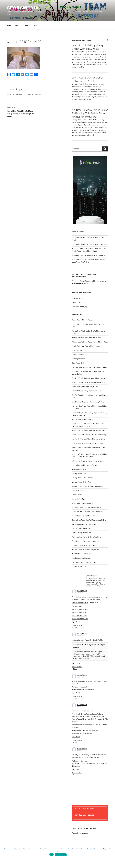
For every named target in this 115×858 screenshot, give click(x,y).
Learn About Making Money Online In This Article (89, 244)
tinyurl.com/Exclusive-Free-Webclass (85, 730)
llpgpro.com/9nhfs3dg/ (80, 602)
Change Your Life (78, 354)
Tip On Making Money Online (82, 533)
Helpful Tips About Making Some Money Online (88, 430)
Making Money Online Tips (81, 482)
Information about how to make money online (88, 461)
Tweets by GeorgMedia (80, 833)
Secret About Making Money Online (84, 516)
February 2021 (77, 298)
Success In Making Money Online (84, 524)
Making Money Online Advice (82, 478)
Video (77, 663)
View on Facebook (77, 625)
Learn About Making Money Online (84, 465)
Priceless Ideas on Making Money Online (86, 507)
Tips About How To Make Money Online (86, 541)
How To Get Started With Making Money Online (89, 439)
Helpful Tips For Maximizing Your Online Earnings (89, 435)
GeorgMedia (23, 7)
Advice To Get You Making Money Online (86, 338)
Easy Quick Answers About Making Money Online (89, 367)
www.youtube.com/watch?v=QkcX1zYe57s (87, 640)
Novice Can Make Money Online (83, 503)
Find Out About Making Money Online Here (87, 391)
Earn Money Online (78, 363)
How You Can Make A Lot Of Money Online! (87, 443)
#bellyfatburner (77, 606)
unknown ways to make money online (85, 550)
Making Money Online (79, 474)
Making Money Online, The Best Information (87, 486)
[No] (112, 852)
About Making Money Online (82, 320)
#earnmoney (87, 733)
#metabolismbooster (79, 615)
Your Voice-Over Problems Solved (84, 562)
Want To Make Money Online (82, 554)
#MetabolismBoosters (80, 619)
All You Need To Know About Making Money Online (90, 342)
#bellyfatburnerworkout (80, 609)
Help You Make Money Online (82, 419)
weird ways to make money (81, 558)
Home (9, 25)
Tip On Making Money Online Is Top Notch (87, 537)
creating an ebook (78, 359)
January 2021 (76, 302)
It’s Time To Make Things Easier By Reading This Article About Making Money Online (90, 113)
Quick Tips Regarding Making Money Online (87, 511)
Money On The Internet (80, 490)
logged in (21, 94)
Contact (36, 25)
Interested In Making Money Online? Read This (88, 255)
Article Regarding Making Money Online (86, 346)
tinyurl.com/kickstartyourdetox (83, 689)
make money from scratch (81, 469)
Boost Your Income (78, 350)
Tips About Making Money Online (83, 545)
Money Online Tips (78, 499)
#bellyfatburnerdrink (79, 612)
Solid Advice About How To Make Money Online (89, 520)
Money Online (77, 495)
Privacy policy (61, 855)
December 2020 (78, 307)
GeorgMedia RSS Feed (81, 40)
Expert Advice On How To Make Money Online (88, 382)
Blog (27, 25)
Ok (52, 855)
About (17, 25)
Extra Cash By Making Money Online (85, 387)
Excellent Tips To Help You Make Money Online (88, 378)
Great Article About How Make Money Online (88, 402)
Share (75, 627)
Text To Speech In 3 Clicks (81, 528)
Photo (78, 622)
